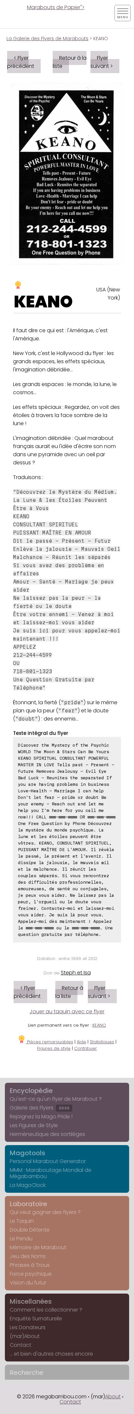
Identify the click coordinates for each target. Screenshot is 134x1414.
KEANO (43, 301)
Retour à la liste (70, 62)
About (113, 1396)
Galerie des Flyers (40, 1107)
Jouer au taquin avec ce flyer (67, 1011)
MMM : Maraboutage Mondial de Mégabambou (50, 1173)
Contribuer (85, 1048)
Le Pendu (21, 1238)
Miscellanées (31, 1301)
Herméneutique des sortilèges (47, 1134)
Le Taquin (22, 1221)
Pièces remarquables (49, 1042)
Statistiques (102, 1042)
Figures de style (54, 1048)
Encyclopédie (31, 1090)
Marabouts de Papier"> (56, 7)
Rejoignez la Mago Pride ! (41, 1116)
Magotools (27, 1153)
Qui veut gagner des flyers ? (45, 1212)
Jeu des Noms (28, 1256)
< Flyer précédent (20, 62)
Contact (20, 1345)
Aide (81, 1042)
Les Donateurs (28, 1327)
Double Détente (30, 1230)
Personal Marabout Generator (48, 1161)
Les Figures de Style (34, 1125)
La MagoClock (28, 1185)
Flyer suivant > (101, 62)
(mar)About (25, 1336)
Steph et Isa (76, 972)
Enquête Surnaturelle (36, 1318)
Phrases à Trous (30, 1265)
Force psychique (31, 1274)
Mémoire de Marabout (38, 1247)
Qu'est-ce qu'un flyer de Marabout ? (56, 1099)
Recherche (26, 1372)
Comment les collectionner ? (46, 1309)
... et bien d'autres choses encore (51, 1354)
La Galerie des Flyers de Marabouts (47, 38)
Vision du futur (28, 1282)
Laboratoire (28, 1203)
